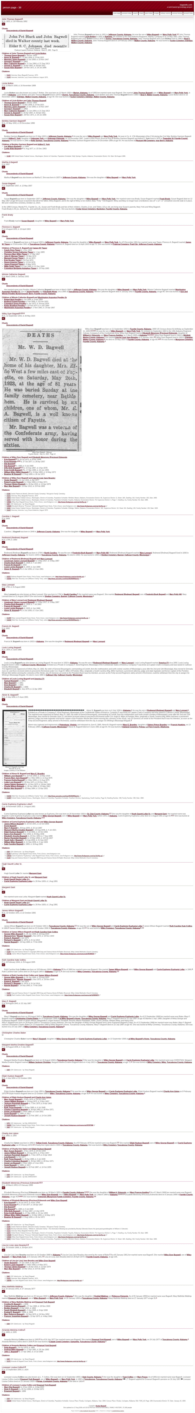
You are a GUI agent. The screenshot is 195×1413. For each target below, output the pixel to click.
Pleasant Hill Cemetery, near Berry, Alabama (154, 141)
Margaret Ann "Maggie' (17, 936)
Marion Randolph (15, 838)
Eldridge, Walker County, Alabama (31, 97)
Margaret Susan (14, 258)
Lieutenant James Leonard (19, 561)
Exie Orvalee (12, 260)
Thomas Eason (14, 55)
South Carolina (70, 594)
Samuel (11, 681)
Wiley (153, 35)
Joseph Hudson (14, 1116)
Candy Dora (12, 250)
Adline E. (14, 138)
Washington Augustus (17, 308)
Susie (10, 1114)
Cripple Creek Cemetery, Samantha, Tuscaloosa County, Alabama (77, 1342)
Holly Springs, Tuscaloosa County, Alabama (49, 141)
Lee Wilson (12, 146)
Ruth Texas (12, 1107)
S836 (8, 508)
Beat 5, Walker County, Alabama (154, 95)
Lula (9, 1105)
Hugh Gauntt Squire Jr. (16, 879)
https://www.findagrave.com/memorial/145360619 (77, 954)
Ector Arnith (13, 470)
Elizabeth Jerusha (15, 836)
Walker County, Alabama (144, 41)
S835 (8, 500)
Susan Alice (13, 68)
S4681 (9, 502)
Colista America (14, 1306)
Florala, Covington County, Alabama (51, 1381)
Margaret (161, 814)
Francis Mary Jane (15, 778)
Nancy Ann (12, 834)
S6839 (9, 1401)
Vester (10, 480)
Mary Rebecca (14, 1314)
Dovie (10, 826)
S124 (8, 77)
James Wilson (13, 824)
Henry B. (11, 57)
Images (156, 13)
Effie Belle (12, 468)
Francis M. (12, 565)
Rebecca (120, 1296)
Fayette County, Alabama (145, 292)
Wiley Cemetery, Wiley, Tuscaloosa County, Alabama (169, 1062)
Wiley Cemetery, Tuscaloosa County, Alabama (21, 818)
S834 (8, 498)
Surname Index (126, 13)
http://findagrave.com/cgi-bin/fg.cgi (69, 1280)
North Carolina (50, 553)
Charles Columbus (15, 1110)
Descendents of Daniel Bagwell (19, 31)
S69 (8, 504)
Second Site (92, 1410)
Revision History (177, 13)
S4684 (9, 506)
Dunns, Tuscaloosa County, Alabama (121, 39)
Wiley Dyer (50, 1195)
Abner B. (11, 569)
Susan (27, 221)
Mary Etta (11, 1387)
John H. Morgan (14, 256)
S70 (8, 1123)
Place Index (148, 13)
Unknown (37, 138)
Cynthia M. (12, 1304)
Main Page (116, 13)
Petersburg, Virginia (68, 725)
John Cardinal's (84, 1410)
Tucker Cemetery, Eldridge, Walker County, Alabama (92, 97)
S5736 (9, 954)
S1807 (9, 798)
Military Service (166, 13)
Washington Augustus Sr (52, 297)
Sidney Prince (157, 725)
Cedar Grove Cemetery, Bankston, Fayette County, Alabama (101, 209)
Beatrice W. (12, 474)
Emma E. (11, 938)
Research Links (188, 13)
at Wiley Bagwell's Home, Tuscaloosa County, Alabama (82, 1018)
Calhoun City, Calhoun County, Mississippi (64, 675)
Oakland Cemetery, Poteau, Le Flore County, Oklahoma (145, 727)
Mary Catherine (14, 64)
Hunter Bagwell (101, 1406)
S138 (8, 156)
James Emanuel (14, 264)
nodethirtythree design (118, 1410)
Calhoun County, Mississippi (34, 665)
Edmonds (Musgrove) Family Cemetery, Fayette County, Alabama (65, 1197)
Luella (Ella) (12, 149)
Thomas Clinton (14, 484)
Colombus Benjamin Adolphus (20, 268)
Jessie (32, 292)
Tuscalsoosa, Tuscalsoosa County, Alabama (103, 1379)
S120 (8, 858)
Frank (165, 199)
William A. (91, 335)
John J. (11, 1352)
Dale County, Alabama (91, 1377)
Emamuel (11, 1391)
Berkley (11, 1308)
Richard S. (12, 940)
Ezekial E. (12, 1312)
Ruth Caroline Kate (180, 926)
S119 (8, 1229)
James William (14, 1101)
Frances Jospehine (16, 1316)
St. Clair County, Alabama (98, 814)
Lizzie (90, 37)
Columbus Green (15, 304)
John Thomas (142, 93)
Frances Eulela (14, 780)
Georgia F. (12, 61)
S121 (8, 75)
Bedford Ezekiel (14, 301)
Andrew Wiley (13, 1350)
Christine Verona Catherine (18, 252)
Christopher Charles (26, 1018)
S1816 (9, 579)
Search (135, 13)
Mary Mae (12, 486)
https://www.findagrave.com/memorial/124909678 (81, 995)
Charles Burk (13, 563)
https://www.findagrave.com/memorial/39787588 (76, 1125)
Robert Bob (13, 299)
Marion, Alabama (80, 93)
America (164, 663)
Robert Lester (13, 482)
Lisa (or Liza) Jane (126, 337)
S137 (8, 1361)
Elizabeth (50, 292)
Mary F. (10, 828)
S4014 (9, 856)
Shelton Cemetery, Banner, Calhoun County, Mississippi (125, 555)
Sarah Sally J (13, 840)
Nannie (10, 942)
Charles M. (12, 687)
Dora (10, 685)
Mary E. (130, 725)
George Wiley (13, 934)
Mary (146, 553)
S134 (8, 854)
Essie (10, 462)
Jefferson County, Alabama (119, 35)
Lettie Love (12, 782)
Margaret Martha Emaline (18, 830)
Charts (141, 13)
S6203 (9, 1125)
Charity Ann (171, 1091)
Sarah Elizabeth (14, 1310)
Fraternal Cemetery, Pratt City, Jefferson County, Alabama (137, 244)
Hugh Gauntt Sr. (141, 814)
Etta (9, 466)
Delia (10, 1347)
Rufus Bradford (14, 306)
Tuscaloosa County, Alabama (42, 244)
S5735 (9, 995)
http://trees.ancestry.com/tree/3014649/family (63, 579)
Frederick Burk (83, 553)
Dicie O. (11, 1389)
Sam (128, 1377)
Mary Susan (13, 1099)
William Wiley (13, 842)
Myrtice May (13, 788)
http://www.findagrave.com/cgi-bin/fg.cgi (72, 502)
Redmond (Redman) (127, 594)
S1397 (9, 618)
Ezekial (101, 1296)
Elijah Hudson (13, 832)
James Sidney (13, 784)
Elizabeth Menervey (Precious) (160, 333)
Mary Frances (113, 335)
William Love (13, 776)
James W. (40, 248)
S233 (8, 576)
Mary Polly (169, 35)
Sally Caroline (13, 844)
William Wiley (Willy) (16, 472)
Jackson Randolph (16, 1103)
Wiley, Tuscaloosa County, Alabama (65, 1093)
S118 (8, 494)
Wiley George (52, 816)
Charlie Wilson (14, 786)
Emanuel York (18, 1298)
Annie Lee (12, 1112)
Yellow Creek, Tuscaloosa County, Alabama (54, 1143)
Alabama (108, 37)
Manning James (14, 59)
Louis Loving (13, 567)
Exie (9, 459)
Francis (178, 725)
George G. (12, 66)
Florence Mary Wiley (15, 254)
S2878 (9, 1280)
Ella (9, 464)
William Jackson (40, 1062)
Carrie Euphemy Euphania (18, 881)
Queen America (13, 262)
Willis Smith (12, 266)
